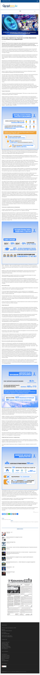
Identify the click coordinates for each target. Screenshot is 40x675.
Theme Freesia (13, 671)
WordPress (17, 671)
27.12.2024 (4, 41)
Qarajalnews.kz (4, 671)
